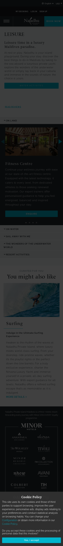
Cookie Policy (9, 523)
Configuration (9, 520)
